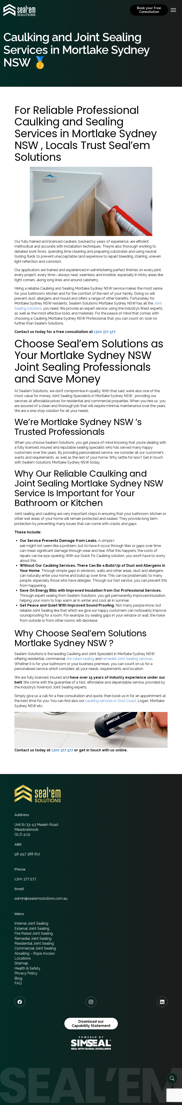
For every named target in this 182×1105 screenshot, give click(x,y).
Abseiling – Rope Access (34, 953)
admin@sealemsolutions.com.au (40, 898)
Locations (22, 958)
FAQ (18, 983)
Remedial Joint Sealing (32, 938)
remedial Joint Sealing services (127, 659)
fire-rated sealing (80, 659)
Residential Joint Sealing (34, 943)
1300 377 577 (105, 332)
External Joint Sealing (31, 928)
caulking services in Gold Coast (110, 701)
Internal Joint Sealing (31, 923)
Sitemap (21, 963)
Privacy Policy (25, 973)
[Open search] (172, 1078)
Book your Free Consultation (149, 10)
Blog (18, 978)
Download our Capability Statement (91, 1023)
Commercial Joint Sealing (35, 948)
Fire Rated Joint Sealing (33, 933)
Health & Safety (27, 968)
